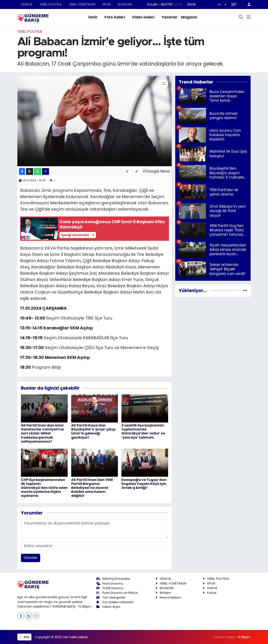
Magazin (189, 17)
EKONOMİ (125, 4)
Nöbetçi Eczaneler (116, 578)
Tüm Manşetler (113, 597)
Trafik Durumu (112, 588)
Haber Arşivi (111, 606)
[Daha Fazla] (45, 171)
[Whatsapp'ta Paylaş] (37, 171)
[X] (28, 615)
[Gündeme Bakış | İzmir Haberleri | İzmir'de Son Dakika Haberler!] (33, 17)
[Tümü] (245, 290)
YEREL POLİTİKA (51, 4)
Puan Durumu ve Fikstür (120, 592)
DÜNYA (212, 588)
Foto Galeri (114, 17)
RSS (26, 637)
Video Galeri (143, 17)
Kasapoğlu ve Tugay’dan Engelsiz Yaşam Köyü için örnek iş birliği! (143, 483)
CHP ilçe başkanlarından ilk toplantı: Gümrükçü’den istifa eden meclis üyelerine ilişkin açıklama (44, 487)
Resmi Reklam (170, 597)
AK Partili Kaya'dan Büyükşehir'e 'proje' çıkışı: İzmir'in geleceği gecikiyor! (93, 431)
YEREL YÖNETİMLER (82, 4)
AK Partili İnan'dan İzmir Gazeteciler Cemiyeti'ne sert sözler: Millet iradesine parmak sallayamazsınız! (42, 433)
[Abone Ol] (156, 171)
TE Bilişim (244, 637)
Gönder (30, 557)
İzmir (93, 17)
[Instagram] (36, 615)
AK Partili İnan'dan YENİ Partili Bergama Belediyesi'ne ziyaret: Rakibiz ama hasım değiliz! (92, 487)
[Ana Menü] (249, 17)
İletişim (165, 592)
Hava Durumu (112, 583)
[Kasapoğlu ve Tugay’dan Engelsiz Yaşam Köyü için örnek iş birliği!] (144, 462)
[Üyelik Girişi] (247, 4)
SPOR (107, 4)
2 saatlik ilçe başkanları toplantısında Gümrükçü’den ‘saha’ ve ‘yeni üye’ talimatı (143, 431)
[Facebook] (20, 615)
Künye (211, 592)
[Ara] (241, 17)
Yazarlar (169, 17)
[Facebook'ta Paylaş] (22, 171)
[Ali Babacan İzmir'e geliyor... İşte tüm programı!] (94, 121)
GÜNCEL (27, 4)
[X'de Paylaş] (29, 171)
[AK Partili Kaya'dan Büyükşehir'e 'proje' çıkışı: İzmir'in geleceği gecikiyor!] (94, 408)
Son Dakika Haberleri (117, 602)
